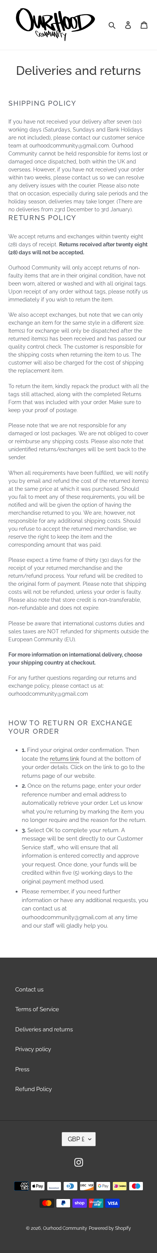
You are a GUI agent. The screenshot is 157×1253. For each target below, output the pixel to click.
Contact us (29, 989)
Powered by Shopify (110, 1228)
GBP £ (76, 1139)
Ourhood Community (65, 1228)
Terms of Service (37, 1009)
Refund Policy (33, 1089)
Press (22, 1069)
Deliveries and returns (44, 1029)
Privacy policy (33, 1049)
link (74, 758)
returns (59, 758)
